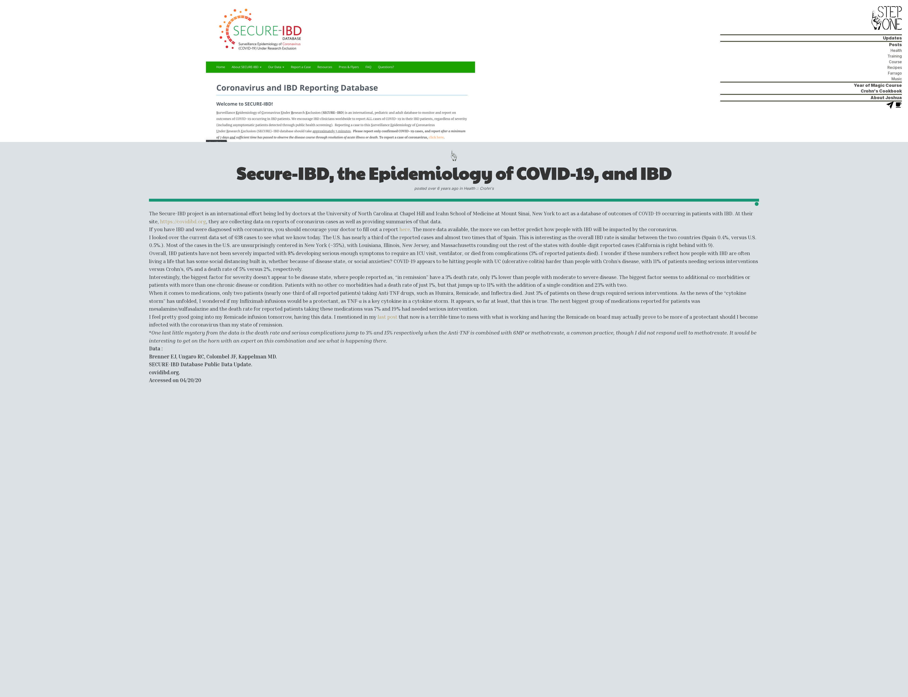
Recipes (894, 67)
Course (895, 61)
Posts (895, 44)
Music (896, 78)
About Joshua (886, 97)
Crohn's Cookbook (881, 90)
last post (387, 316)
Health (896, 50)
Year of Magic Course (878, 85)
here (404, 229)
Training (894, 56)
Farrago (895, 73)
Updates (892, 37)
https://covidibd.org (183, 221)
